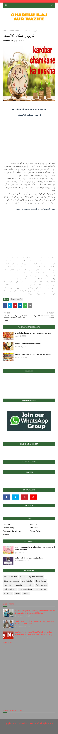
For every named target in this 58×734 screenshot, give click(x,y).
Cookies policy (8, 527)
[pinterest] (24, 497)
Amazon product (10, 577)
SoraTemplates (20, 730)
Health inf (7, 585)
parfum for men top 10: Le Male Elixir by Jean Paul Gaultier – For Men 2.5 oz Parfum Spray (34, 633)
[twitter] (15, 497)
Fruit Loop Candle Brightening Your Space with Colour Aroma (35, 548)
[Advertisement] (29, 140)
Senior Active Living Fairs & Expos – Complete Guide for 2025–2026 (34, 622)
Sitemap (6, 534)
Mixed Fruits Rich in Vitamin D (27, 343)
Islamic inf (18, 585)
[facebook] (6, 497)
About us (33, 524)
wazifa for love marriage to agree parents (33, 333)
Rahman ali (8, 40)
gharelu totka (27, 581)
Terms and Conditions (12, 531)
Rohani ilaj (8, 593)
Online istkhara (10, 589)
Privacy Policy (35, 531)
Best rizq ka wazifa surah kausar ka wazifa (33, 354)
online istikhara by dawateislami (29, 558)
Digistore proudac (36, 577)
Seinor (17, 593)
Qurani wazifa (14, 31)
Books (22, 577)
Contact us (7, 524)
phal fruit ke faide (25, 589)
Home (5, 31)
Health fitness (40, 581)
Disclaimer (34, 527)
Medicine (29, 585)
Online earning (41, 585)
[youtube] (33, 497)
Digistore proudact (11, 581)
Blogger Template (46, 730)
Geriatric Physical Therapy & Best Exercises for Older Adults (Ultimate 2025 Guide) (35, 611)
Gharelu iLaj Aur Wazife (29, 723)
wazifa (25, 593)
